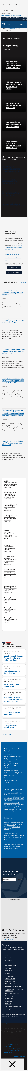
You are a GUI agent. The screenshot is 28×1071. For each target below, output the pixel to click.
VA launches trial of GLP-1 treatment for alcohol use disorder (13, 205)
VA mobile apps (8, 778)
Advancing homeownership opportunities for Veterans (9, 547)
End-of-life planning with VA (11, 807)
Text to (8, 1047)
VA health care (8, 768)
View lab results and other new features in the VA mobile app (13, 124)
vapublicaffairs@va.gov (11, 848)
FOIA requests (9, 998)
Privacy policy (9, 996)
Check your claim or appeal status (13, 759)
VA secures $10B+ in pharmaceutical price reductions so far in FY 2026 (11, 181)
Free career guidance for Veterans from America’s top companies (13, 810)
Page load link (5, 1024)
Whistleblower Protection (12, 984)
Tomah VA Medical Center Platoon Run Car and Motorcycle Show (13, 658)
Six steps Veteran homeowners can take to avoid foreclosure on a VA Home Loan (10, 572)
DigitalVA (7, 963)
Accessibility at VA (10, 979)
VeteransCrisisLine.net (19, 1056)
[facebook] (13, 930)
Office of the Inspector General (14, 986)
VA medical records (9, 775)
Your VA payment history (10, 780)
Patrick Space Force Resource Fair (11, 685)
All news (23, 282)
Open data (8, 1004)
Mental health (7, 761)
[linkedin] (20, 930)
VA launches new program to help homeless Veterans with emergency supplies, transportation (11, 168)
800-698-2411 (11, 825)
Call (13, 1045)
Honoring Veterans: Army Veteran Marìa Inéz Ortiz (10, 619)
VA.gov (7, 955)
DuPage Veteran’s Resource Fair (10, 726)
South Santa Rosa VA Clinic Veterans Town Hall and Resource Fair (14, 699)
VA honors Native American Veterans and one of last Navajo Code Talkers (10, 559)
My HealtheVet (8, 754)
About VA (8, 973)
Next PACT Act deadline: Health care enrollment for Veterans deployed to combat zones (14, 798)
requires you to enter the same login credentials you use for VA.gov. (13, 247)
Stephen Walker (11, 29)
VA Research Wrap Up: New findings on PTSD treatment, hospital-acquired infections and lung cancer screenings (13, 413)
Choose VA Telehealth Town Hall (12, 713)
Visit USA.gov (14, 1017)
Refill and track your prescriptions (13, 756)
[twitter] (6, 930)
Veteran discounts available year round (13, 794)
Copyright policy (9, 1009)
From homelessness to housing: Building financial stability (12, 292)
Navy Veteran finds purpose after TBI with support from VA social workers (13, 380)
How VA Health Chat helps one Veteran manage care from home (12, 443)
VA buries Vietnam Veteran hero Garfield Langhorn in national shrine (13, 144)
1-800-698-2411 (7, 939)
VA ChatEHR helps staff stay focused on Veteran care (13, 105)
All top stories (6, 50)
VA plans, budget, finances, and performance (14, 990)
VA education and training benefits (13, 773)
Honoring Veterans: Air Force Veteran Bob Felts (10, 589)
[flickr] (23, 930)
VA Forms (8, 968)
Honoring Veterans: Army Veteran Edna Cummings (10, 609)
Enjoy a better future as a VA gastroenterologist (13, 321)
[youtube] (3, 930)
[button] (11, 16)
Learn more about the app (12, 254)
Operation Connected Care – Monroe (12, 672)
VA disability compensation (11, 770)
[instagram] (16, 930)
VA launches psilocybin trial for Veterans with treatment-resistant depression (12, 193)
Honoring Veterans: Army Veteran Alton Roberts (10, 599)
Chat (14, 1049)
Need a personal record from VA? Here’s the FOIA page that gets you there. (13, 64)
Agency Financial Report (12, 993)
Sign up (19, 879)
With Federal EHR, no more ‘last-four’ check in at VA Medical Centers (14, 85)
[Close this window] (12, 1064)
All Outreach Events (8, 735)
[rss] (10, 930)
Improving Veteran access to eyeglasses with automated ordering (14, 803)
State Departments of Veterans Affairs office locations (12, 764)
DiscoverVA (8, 960)
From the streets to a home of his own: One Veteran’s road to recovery (10, 518)
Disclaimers (8, 1001)
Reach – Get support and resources (13, 783)
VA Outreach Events (10, 966)
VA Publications (9, 971)
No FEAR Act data (10, 981)
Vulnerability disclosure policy (13, 1006)
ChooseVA (8, 958)
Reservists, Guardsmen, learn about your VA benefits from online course (13, 351)
